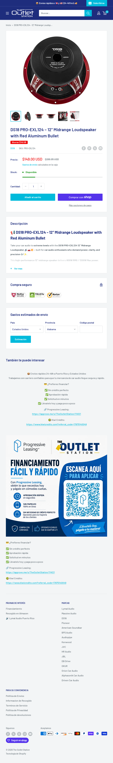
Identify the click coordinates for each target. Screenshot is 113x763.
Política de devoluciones (18, 714)
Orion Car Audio (70, 670)
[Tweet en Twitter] (95, 148)
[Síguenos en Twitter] (13, 734)
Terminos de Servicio (17, 705)
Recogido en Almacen (17, 613)
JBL (64, 656)
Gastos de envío (29, 164)
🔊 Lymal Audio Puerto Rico (20, 618)
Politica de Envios (15, 695)
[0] (105, 13)
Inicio (8, 25)
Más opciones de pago (80, 205)
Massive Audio (69, 613)
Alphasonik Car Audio (73, 675)
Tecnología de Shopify (16, 753)
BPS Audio (67, 632)
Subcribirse (98, 3)
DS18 (12, 148)
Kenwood (67, 642)
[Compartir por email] (100, 148)
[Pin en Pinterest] (89, 148)
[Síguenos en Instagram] (25, 734)
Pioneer (66, 623)
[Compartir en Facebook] (84, 148)
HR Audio (66, 651)
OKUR (65, 666)
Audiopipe (67, 637)
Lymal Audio (68, 608)
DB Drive (66, 661)
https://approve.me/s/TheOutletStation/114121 (56, 413)
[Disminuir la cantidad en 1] (26, 186)
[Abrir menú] (7, 13)
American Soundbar (72, 627)
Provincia (50, 322)
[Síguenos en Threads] (19, 734)
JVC (64, 646)
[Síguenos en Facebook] (8, 734)
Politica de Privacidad (17, 710)
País (12, 322)
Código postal (87, 322)
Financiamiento (14, 608)
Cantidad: (15, 186)
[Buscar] (88, 13)
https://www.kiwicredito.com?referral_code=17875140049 (56, 424)
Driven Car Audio (70, 680)
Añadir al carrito (33, 197)
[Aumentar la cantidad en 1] (41, 186)
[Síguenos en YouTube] (30, 734)
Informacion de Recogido (19, 700)
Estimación (20, 339)
